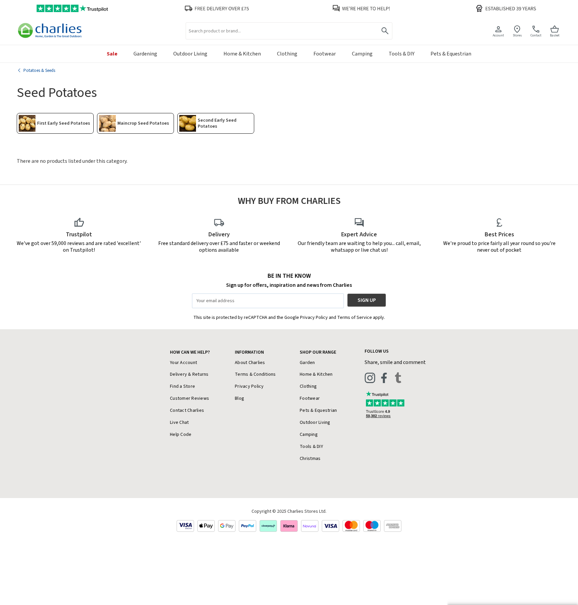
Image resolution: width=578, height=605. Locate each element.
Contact (536, 35)
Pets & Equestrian (318, 410)
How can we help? (190, 352)
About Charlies (250, 362)
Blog (239, 398)
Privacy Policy (249, 386)
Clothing (308, 386)
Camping (309, 434)
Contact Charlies (187, 410)
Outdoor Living (315, 422)
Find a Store (182, 386)
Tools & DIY (311, 446)
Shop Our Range (318, 352)
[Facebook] (384, 377)
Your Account (183, 362)
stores (517, 35)
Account (498, 35)
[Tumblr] (398, 377)
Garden (307, 362)
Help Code (180, 434)
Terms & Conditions (255, 374)
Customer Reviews (189, 398)
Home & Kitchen (316, 374)
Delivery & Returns (189, 374)
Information (249, 352)
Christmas (310, 458)
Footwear (310, 398)
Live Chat (179, 422)
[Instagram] (370, 377)
